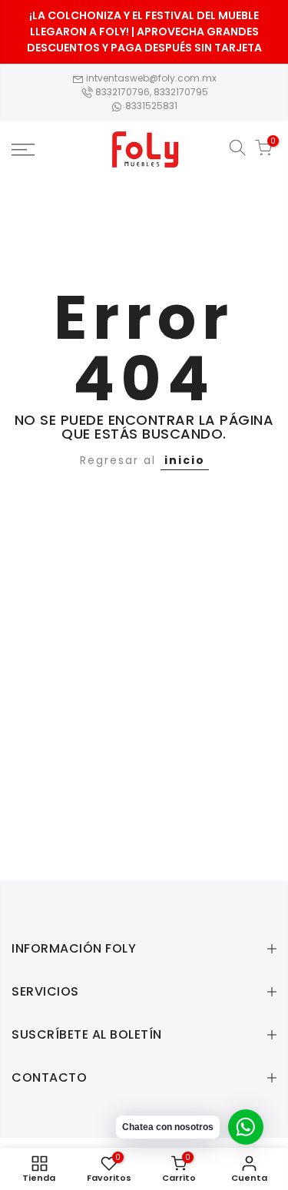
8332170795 (181, 91)
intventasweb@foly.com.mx (150, 78)
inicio (184, 460)
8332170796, (123, 91)
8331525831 (150, 105)
